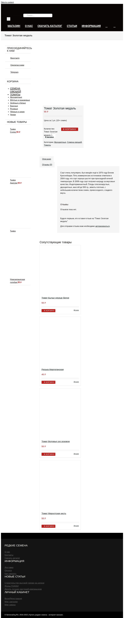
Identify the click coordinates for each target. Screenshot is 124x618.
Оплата (8, 570)
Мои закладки (11, 602)
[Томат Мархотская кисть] (60, 485)
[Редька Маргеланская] (60, 341)
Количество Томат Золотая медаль (50, 132)
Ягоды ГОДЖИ (12, 586)
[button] (114, 26)
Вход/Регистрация (13, 598)
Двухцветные (60, 142)
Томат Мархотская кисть (54, 513)
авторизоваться (102, 226)
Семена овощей (74, 142)
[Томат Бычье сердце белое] (60, 269)
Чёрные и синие (17, 112)
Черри (13, 115)
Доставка (9, 567)
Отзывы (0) (47, 165)
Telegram (14, 72)
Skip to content (7, 2)
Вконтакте (14, 58)
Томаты (47, 145)
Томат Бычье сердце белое (55, 298)
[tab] (47, 158)
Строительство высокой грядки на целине (24, 583)
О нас (7, 552)
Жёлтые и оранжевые (20, 100)
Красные (14, 106)
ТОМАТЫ (15, 94)
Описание (46, 159)
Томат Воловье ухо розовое (56, 441)
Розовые (14, 109)
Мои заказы (10, 605)
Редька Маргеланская (53, 369)
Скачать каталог (12, 558)
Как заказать (10, 574)
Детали (76, 310)
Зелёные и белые (18, 103)
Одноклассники (17, 65)
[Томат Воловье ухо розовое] (60, 413)
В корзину (69, 129)
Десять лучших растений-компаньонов (23, 589)
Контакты (9, 555)
